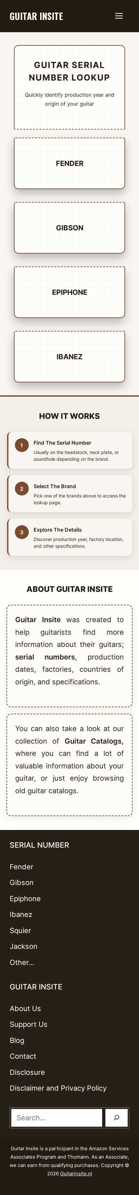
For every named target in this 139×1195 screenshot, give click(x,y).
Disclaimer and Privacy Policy (58, 1088)
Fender (69, 163)
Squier (20, 930)
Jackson (23, 946)
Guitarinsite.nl (76, 1174)
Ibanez (70, 356)
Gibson (69, 228)
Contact (23, 1056)
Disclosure (27, 1072)
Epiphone (69, 292)
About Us (25, 1008)
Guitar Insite (36, 16)
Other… (22, 962)
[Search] (116, 1118)
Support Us (29, 1024)
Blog (17, 1040)
